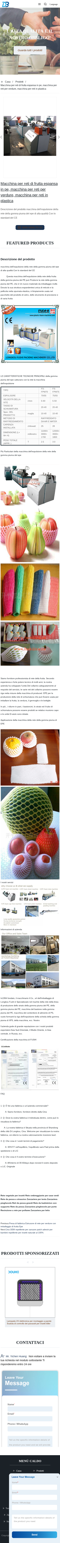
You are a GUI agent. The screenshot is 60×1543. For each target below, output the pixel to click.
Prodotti (19, 81)
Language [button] (54, 4)
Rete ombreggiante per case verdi (42, 1195)
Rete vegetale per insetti (13, 1195)
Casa (7, 81)
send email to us (32, 227)
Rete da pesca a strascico (13, 1199)
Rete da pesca (17, 1206)
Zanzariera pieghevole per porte (41, 1206)
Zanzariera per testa (36, 1199)
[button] (39, 4)
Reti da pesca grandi (22, 1203)
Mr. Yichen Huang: (16, 1356)
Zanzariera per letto (40, 1210)
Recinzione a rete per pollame (15, 1210)
